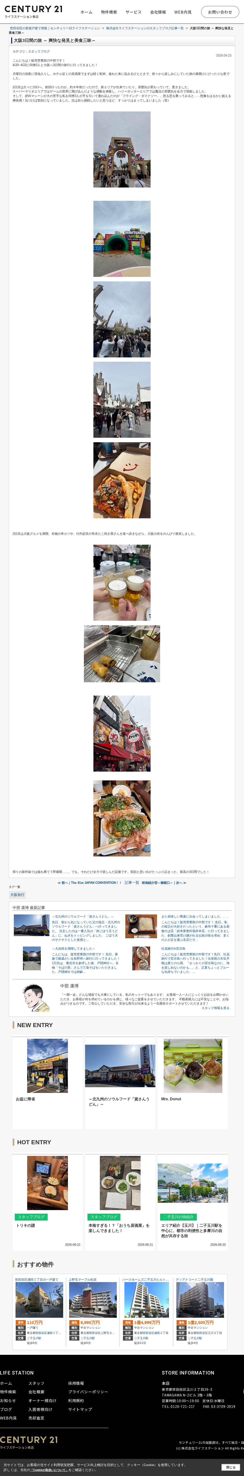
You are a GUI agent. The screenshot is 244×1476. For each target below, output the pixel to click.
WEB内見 (183, 12)
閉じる (231, 1467)
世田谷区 (41, 1333)
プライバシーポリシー (88, 1391)
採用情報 (76, 1383)
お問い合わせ (220, 12)
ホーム (87, 12)
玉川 (211, 1333)
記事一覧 (132, 883)
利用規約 (76, 1400)
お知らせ (8, 1400)
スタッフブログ (39, 51)
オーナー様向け (42, 1400)
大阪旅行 (17, 895)
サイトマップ (80, 1409)
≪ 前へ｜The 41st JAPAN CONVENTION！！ (90, 883)
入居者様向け (40, 1409)
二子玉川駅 (34, 1338)
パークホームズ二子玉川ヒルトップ (147, 1279)
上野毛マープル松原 (83, 1279)
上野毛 (105, 1333)
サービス (134, 12)
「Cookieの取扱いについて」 (49, 1470)
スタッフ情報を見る (215, 1008)
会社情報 (158, 12)
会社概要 (36, 1391)
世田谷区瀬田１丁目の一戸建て (36, 1279)
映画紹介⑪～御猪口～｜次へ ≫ (164, 883)
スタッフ (36, 1383)
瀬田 (50, 1333)
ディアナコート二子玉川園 (194, 1279)
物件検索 (109, 12)
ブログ (6, 1409)
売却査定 (36, 1418)
